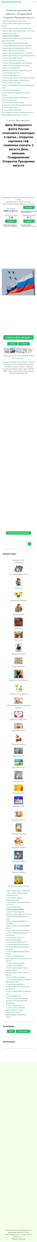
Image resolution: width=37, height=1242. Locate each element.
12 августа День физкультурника (13, 60)
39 (33, 356)
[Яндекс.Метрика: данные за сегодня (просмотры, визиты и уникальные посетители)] (18, 1239)
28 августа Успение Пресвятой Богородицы (17, 105)
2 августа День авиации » (18, 120)
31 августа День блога (9, 107)
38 (31, 356)
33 (21, 356)
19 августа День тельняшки (11, 83)
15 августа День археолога (11, 73)
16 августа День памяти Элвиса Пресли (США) (18, 78)
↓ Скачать (12, 344)
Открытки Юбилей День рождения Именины (18, 706)
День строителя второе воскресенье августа (17, 70)
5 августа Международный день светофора (17, 46)
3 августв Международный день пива (15, 43)
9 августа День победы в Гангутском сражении (18, 55)
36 (27, 356)
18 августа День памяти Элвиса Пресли (15, 80)
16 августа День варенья (10, 75)
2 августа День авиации (10, 36)
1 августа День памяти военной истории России (17, 894)
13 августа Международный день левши (16, 65)
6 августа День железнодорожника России (16, 48)
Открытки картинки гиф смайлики (14, 362)
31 (17, 356)
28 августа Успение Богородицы (13, 102)
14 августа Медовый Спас (11, 68)
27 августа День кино (9, 100)
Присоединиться (23, 1031)
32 (19, 356)
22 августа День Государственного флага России (18, 988)
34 (23, 356)
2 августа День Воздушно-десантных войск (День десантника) (18, 913)
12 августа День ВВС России (12, 58)
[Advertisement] (18, 181)
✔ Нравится (23, 344)
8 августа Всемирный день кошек (13, 50)
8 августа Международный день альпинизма (17, 53)
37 (29, 356)
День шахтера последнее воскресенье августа (17, 112)
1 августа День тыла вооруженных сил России (18, 31)
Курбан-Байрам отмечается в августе (14, 115)
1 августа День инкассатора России (14, 21)
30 (15, 356)
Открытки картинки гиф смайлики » (18, 533)
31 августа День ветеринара (11, 110)
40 (13, 358)
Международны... (15, 1234)
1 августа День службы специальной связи (17, 28)
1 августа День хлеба (9, 33)
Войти (11, 1031)
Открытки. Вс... (26, 1234)
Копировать (29, 207)
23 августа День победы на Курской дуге (16, 97)
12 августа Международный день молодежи (17, 63)
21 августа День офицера (10, 90)
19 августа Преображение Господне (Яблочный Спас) (18, 981)
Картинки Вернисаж (11, 2)
